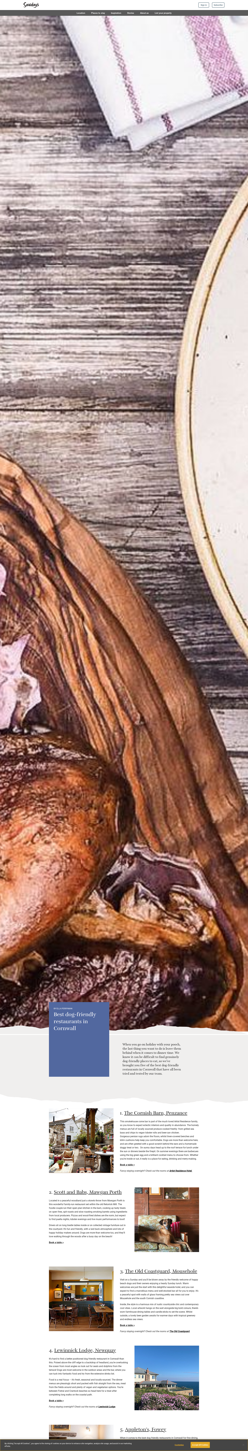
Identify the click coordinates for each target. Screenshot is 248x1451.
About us (144, 12)
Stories (130, 12)
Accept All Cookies (200, 1445)
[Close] (243, 1445)
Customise (179, 1445)
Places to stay (98, 12)
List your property (163, 12)
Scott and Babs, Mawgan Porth (88, 1193)
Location (81, 12)
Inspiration (116, 12)
